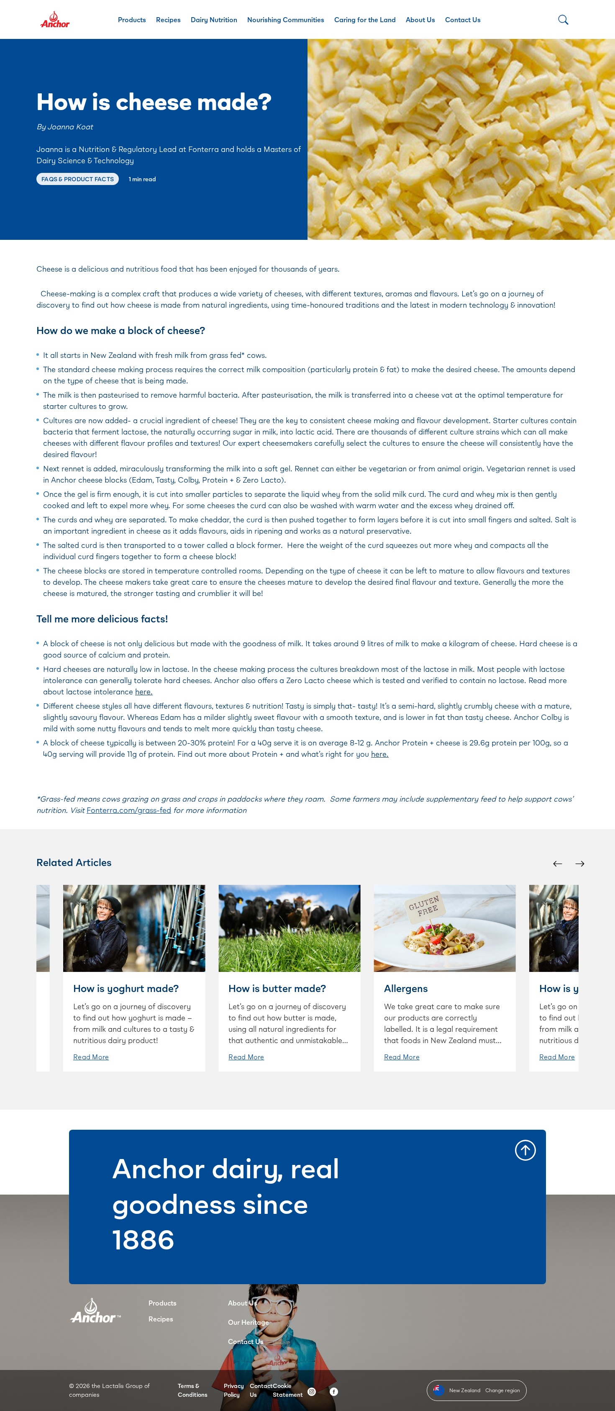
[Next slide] (579, 863)
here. (144, 691)
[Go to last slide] (557, 863)
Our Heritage (248, 1322)
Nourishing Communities (285, 19)
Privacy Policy (234, 1390)
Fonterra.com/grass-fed (129, 810)
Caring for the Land (365, 19)
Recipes (168, 19)
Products (132, 19)
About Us (420, 19)
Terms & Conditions (193, 1390)
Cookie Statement (288, 1390)
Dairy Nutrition (214, 19)
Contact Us (463, 19)
